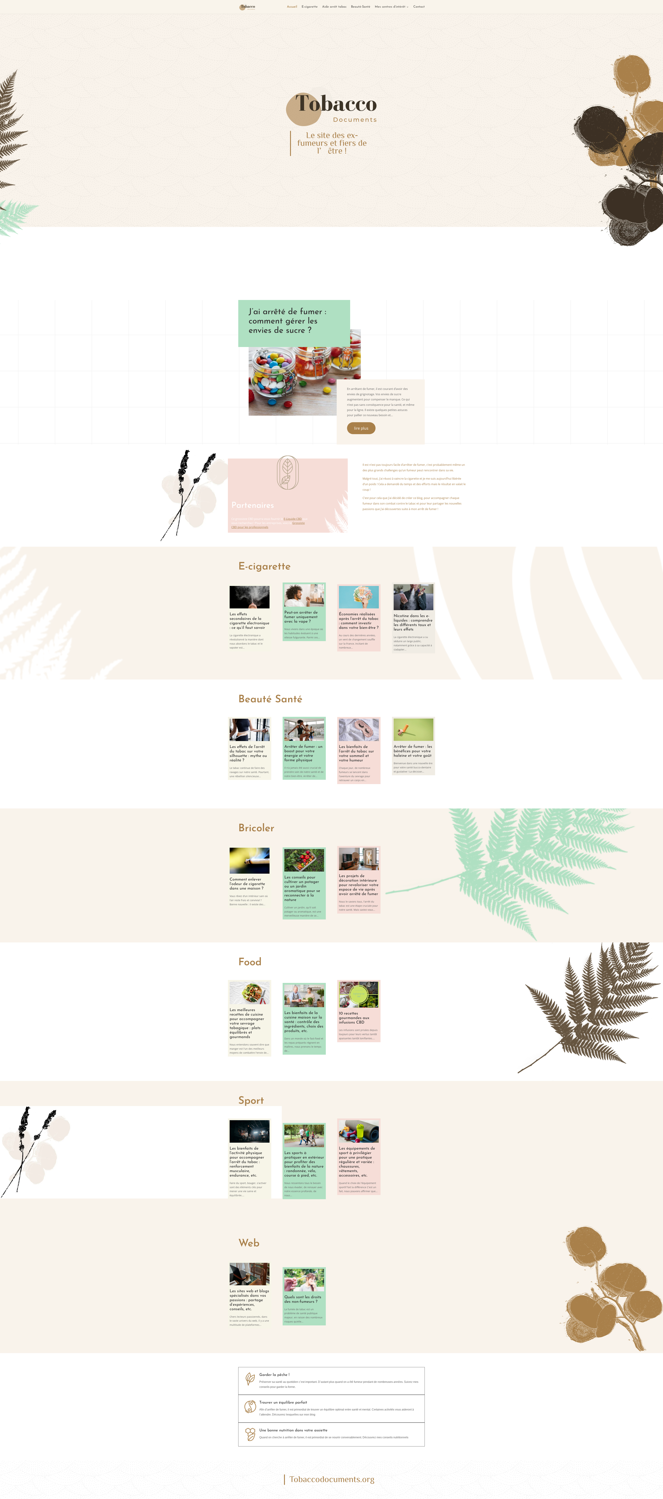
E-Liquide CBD (293, 519)
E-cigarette (310, 7)
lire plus (361, 428)
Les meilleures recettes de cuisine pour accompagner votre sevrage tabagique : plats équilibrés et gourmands (247, 1023)
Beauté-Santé (360, 7)
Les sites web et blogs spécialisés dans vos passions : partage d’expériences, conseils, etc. (249, 1300)
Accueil (292, 7)
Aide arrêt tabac (334, 7)
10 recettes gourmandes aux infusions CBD (354, 1018)
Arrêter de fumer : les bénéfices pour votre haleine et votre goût (413, 751)
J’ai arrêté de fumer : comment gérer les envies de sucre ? (287, 321)
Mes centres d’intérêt (390, 7)
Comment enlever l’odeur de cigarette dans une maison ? (247, 884)
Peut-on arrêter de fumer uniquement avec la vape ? (301, 617)
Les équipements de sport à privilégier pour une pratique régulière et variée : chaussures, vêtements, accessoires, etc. (357, 1162)
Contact (419, 7)
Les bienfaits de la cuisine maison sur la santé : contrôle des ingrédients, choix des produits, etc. (303, 1022)
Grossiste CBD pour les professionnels (268, 525)
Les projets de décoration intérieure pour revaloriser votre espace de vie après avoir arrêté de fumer (358, 885)
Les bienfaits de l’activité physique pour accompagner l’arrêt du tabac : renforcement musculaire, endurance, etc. (247, 1162)
